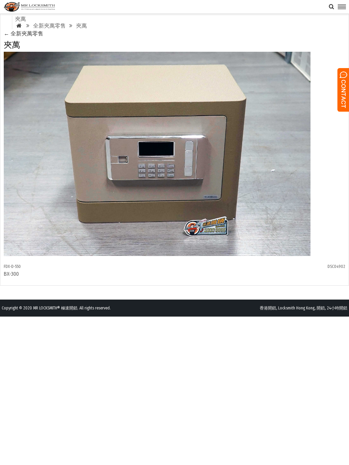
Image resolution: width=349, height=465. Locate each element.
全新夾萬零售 (23, 33)
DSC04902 (336, 266)
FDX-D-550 (12, 266)
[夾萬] (157, 254)
